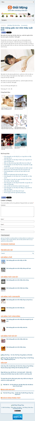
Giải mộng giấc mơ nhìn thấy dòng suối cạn (18, 268)
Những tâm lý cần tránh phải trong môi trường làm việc (17, 169)
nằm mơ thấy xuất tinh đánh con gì (24, 239)
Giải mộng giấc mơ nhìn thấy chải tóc (16, 327)
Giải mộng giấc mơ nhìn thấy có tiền (16, 260)
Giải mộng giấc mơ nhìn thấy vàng (16, 347)
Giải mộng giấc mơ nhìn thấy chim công (17, 280)
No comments (24, 25)
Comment (3, 205)
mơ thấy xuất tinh (14, 238)
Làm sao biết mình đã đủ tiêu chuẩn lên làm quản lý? (16, 186)
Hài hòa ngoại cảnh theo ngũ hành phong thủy (15, 192)
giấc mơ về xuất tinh (5, 238)
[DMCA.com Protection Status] (17, 419)
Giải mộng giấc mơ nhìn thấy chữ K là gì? (14, 191)
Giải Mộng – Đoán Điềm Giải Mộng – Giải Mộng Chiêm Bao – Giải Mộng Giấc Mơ (19, 408)
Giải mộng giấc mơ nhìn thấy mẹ (15, 307)
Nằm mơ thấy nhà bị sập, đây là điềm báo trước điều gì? (17, 163)
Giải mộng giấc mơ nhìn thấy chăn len (17, 339)
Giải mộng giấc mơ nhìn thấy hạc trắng (17, 288)
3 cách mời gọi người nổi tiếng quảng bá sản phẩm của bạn (18, 168)
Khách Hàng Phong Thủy (11, 398)
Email (2, 224)
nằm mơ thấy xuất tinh (11, 239)
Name (2, 219)
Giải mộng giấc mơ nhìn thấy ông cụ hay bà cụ (19, 299)
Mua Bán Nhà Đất (8, 389)
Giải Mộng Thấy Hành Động (13, 25)
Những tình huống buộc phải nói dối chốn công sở (16, 174)
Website (3, 229)
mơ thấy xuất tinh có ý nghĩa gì (25, 238)
